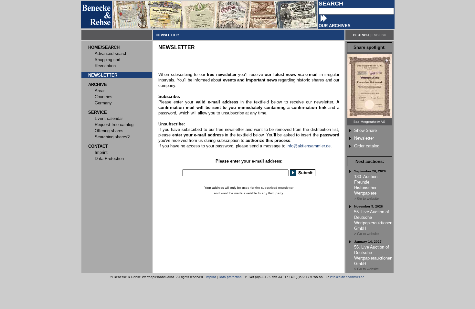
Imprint (211, 277)
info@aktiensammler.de (309, 146)
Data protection (230, 277)
